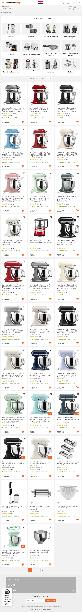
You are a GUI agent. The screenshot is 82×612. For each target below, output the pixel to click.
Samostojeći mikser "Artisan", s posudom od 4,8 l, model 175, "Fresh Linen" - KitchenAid (67, 154)
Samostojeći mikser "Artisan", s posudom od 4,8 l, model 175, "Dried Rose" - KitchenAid (13, 198)
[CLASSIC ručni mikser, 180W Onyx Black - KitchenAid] (13, 492)
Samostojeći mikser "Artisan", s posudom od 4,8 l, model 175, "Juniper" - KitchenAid (67, 198)
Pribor (70, 72)
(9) (66, 425)
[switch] (7, 604)
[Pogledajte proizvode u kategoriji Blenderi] (11, 29)
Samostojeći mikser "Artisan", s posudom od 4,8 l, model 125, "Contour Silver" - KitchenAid (40, 286)
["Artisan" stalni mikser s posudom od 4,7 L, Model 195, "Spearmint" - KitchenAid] (13, 536)
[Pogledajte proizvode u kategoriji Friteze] (11, 46)
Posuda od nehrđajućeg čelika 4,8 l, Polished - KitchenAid (39, 551)
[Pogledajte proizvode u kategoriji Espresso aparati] (71, 29)
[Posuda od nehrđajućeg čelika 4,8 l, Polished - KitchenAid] (41, 536)
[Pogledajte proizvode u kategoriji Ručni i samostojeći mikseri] (71, 46)
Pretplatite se (50, 600)
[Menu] (11, 589)
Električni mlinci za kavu (11, 72)
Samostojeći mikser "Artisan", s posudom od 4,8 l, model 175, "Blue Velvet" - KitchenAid (13, 154)
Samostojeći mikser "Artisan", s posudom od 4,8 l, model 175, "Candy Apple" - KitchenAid (40, 109)
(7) (12, 514)
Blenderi (11, 37)
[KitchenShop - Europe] (14, 2)
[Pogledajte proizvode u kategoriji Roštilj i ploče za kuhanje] (51, 46)
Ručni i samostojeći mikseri (70, 54)
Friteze (11, 54)
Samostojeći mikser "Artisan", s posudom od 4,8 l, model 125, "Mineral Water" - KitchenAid (40, 419)
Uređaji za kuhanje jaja (31, 54)
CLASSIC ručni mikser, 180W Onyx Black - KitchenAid (12, 507)
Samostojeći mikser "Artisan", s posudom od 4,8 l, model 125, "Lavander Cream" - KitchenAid (67, 375)
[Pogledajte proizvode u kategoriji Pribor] (71, 64)
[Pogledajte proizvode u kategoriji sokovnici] (51, 64)
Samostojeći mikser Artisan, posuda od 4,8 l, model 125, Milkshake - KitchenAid (39, 331)
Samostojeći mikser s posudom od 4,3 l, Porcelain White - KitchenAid (40, 463)
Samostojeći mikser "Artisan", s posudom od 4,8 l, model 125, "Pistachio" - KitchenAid (13, 419)
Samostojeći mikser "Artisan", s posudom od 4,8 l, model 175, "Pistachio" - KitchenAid (40, 198)
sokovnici (50, 72)
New (50, 414)
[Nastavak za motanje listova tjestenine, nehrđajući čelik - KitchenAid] (41, 492)
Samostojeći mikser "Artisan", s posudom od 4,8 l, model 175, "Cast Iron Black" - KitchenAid (67, 109)
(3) (12, 558)
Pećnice (31, 37)
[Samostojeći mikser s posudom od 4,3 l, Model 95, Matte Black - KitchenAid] (13, 448)
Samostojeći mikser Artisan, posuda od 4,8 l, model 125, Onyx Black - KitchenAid (66, 242)
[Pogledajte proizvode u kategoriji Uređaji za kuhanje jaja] (31, 46)
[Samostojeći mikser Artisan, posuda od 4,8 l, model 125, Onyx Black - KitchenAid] (68, 227)
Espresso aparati (70, 37)
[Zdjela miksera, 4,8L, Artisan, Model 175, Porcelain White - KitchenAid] (13, 227)
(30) (39, 248)
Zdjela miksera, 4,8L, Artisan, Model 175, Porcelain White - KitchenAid (12, 242)
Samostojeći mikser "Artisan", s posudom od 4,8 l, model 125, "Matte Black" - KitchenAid (67, 331)
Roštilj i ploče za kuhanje (51, 54)
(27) (67, 248)
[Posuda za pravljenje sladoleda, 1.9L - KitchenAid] (68, 492)
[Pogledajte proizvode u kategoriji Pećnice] (31, 29)
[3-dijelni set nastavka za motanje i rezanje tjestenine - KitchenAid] (68, 448)
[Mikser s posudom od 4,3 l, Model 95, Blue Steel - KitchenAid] (68, 404)
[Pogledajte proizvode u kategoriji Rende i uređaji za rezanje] (31, 64)
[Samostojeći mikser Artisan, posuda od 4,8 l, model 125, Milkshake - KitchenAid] (41, 315)
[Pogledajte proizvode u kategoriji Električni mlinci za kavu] (11, 64)
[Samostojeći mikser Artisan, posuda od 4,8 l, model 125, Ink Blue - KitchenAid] (41, 360)
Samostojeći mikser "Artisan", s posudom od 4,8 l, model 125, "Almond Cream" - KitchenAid (67, 286)
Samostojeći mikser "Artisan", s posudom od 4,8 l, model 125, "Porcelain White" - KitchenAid (13, 375)
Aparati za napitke (51, 37)
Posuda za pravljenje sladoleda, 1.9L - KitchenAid (67, 507)
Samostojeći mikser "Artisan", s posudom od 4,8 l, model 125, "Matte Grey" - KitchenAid (13, 331)
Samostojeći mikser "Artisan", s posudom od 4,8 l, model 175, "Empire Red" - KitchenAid (40, 154)
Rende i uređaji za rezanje (31, 72)
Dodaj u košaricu (23, 121)
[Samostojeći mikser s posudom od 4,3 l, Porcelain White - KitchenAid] (41, 448)
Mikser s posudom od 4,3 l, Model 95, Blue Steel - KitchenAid (68, 418)
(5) (39, 514)
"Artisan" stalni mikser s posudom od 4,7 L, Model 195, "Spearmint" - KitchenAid (13, 552)
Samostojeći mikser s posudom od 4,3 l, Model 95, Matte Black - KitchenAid (13, 463)
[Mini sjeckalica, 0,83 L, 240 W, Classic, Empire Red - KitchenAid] (41, 227)
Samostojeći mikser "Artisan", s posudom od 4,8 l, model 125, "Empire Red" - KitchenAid (13, 286)
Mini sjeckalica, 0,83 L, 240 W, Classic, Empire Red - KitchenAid (40, 241)
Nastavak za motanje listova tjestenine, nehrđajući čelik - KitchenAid (39, 508)
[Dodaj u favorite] (23, 84)
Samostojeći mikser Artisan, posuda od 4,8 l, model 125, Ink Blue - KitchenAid (40, 375)
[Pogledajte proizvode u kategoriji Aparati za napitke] (51, 29)
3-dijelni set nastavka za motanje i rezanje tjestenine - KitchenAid (68, 463)
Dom (2, 13)
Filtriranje (5, 7)
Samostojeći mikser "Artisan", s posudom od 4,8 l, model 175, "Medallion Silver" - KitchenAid (13, 109)
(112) (12, 115)
